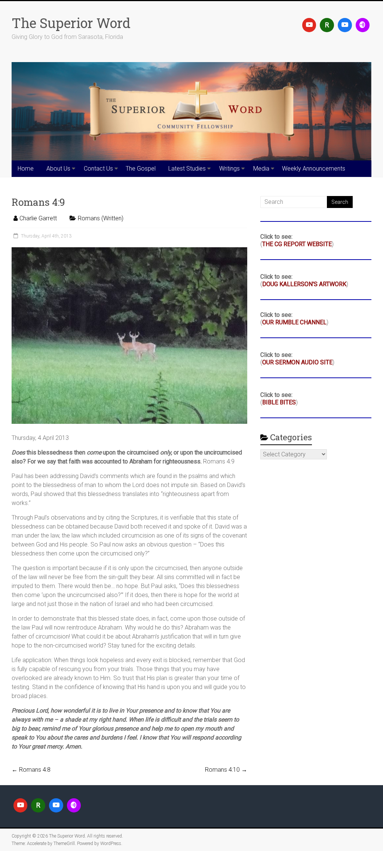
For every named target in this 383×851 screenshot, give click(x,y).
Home (26, 168)
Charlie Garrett (38, 218)
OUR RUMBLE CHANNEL (294, 322)
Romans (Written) (100, 218)
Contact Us (98, 168)
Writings (229, 168)
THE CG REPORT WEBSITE (297, 244)
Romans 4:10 (226, 769)
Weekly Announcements (313, 168)
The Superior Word (71, 23)
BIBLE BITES (279, 402)
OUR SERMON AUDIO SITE (297, 362)
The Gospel (141, 168)
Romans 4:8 (31, 769)
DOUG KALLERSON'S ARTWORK (304, 284)
